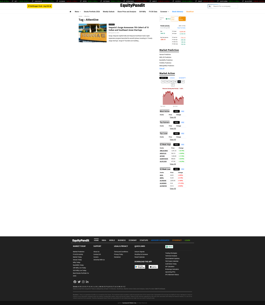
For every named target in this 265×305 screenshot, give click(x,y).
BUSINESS (111, 24)
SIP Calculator (169, 266)
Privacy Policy (118, 254)
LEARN (187, 240)
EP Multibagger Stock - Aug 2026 (39, 6)
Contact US (97, 254)
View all (161, 68)
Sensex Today (77, 260)
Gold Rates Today (171, 264)
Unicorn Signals (140, 251)
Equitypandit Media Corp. (129, 303)
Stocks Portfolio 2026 (92, 12)
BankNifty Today (78, 265)
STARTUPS (144, 240)
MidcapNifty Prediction (166, 65)
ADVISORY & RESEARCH (160, 240)
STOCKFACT (177, 240)
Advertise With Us (99, 260)
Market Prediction (78, 251)
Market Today (77, 257)
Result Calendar (140, 257)
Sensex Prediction (165, 54)
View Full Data (181, 28)
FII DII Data (153, 12)
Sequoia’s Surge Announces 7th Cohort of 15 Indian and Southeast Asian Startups (129, 29)
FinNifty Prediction (165, 63)
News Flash (173, 18)
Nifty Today (76, 262)
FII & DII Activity (78, 254)
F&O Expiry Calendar (171, 261)
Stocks (75, 286)
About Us (96, 251)
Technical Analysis (171, 256)
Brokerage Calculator (172, 269)
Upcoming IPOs (170, 272)
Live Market (181, 18)
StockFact (190, 12)
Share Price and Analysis (126, 12)
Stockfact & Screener (141, 254)
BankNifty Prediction (166, 60)
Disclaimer (117, 257)
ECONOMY (133, 240)
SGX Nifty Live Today (79, 270)
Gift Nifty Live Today (79, 268)
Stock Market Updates (172, 258)
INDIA (104, 240)
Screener (163, 12)
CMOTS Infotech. (160, 289)
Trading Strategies (171, 253)
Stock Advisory (177, 12)
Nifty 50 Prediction (165, 57)
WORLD (112, 240)
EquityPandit (132, 5)
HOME (96, 240)
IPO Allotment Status (172, 274)
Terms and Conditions (121, 251)
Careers (95, 257)
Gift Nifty (142, 12)
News (77, 12)
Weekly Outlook (108, 12)
